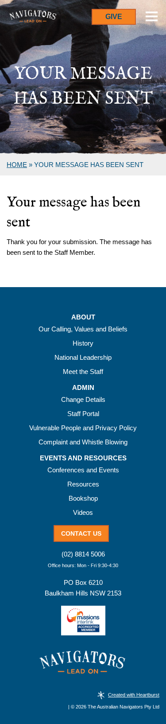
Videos (83, 512)
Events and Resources (83, 458)
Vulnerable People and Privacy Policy (83, 428)
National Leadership (83, 357)
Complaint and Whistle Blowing (83, 442)
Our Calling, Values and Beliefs (83, 329)
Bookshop (83, 498)
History (83, 343)
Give (113, 16)
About (83, 317)
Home (17, 164)
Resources (83, 484)
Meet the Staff (83, 371)
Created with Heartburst (133, 694)
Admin (83, 387)
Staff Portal (83, 413)
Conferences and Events (83, 470)
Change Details (83, 399)
